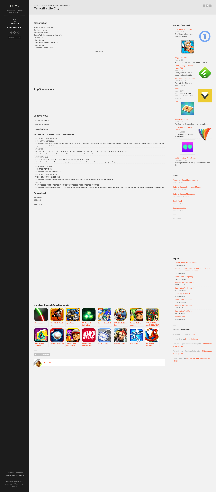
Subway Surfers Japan (183, 300)
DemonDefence (191, 339)
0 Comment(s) (62, 5)
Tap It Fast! (177, 201)
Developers (8, 475)
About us (14, 475)
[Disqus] (99, 400)
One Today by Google (183, 29)
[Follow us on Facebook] (11, 32)
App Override (180, 317)
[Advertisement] (99, 69)
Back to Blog (207, 6)
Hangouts (196, 334)
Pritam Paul (52, 5)
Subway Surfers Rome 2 (184, 288)
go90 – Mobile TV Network (185, 158)
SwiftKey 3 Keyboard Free (185, 78)
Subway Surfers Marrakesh (184, 194)
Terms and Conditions (12, 481)
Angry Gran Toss (181, 58)
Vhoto (177, 89)
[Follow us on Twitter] (18, 32)
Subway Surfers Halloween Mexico (187, 187)
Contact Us (21, 475)
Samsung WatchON (183, 294)
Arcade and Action (42, 355)
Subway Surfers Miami (183, 311)
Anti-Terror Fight (204, 6)
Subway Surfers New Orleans (186, 263)
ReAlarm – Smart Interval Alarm (185, 180)
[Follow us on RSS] (14, 32)
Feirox (14, 6)
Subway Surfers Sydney (184, 277)
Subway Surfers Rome (183, 305)
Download (40, 193)
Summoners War (179, 208)
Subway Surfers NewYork (184, 282)
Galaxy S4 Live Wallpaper (210, 6)
